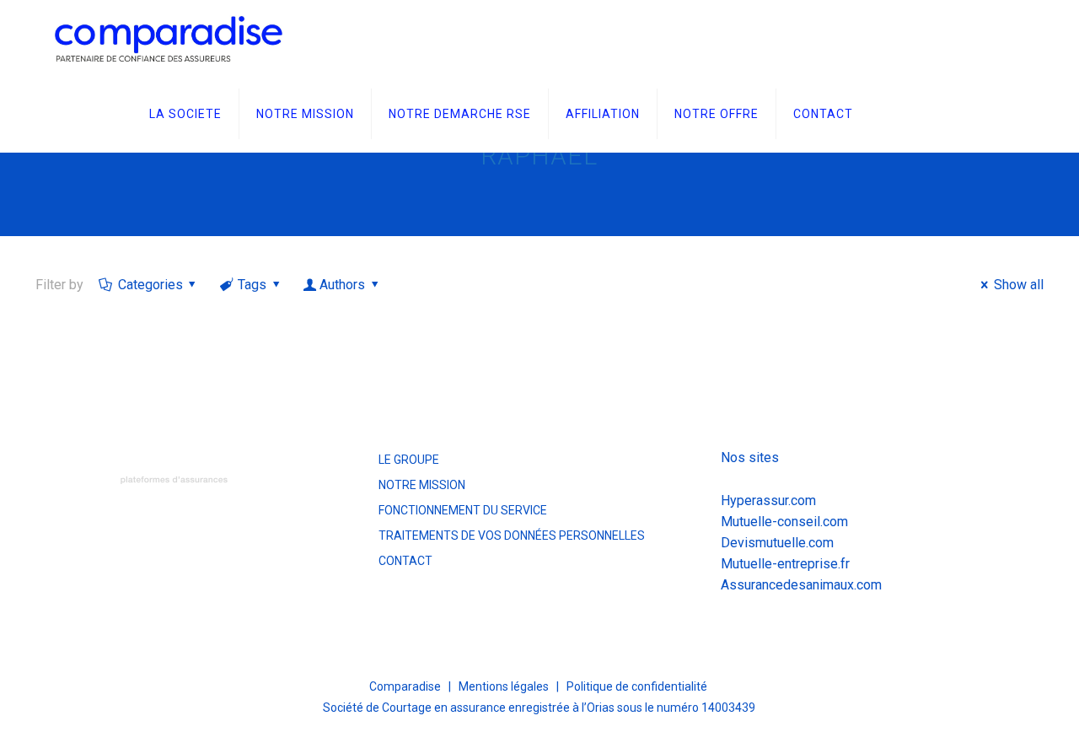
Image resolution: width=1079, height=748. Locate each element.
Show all (1018, 285)
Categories (150, 285)
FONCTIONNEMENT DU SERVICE (462, 510)
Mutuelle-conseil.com (784, 522)
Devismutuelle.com (777, 543)
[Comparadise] (168, 38)
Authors (342, 285)
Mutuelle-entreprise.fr (785, 564)
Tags (252, 285)
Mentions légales (504, 686)
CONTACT (405, 561)
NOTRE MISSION (421, 485)
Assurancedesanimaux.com (801, 585)
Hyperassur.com (768, 500)
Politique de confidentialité (636, 686)
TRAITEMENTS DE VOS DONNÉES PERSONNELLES (511, 535)
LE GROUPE (408, 459)
